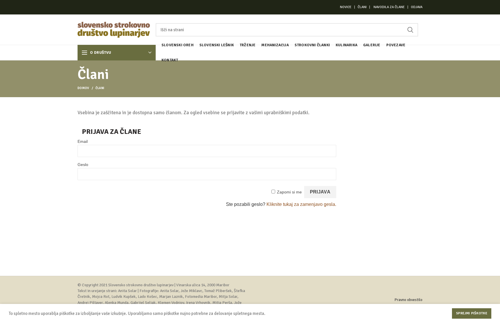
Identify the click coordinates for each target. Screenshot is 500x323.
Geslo (83, 164)
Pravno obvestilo (408, 299)
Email (83, 141)
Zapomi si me (289, 192)
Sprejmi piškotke (471, 313)
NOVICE (346, 7)
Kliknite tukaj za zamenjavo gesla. (301, 204)
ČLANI (362, 7)
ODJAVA (416, 7)
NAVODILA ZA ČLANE (389, 7)
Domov (83, 88)
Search (410, 29)
